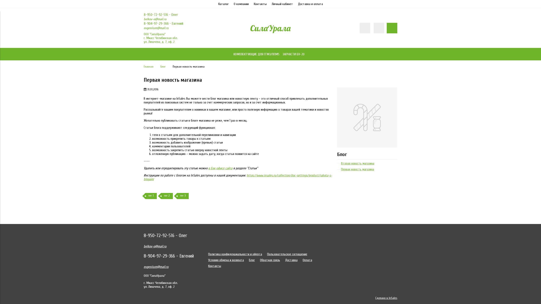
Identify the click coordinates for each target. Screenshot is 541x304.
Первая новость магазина (357, 169)
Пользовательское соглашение (287, 254)
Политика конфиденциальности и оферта (235, 254)
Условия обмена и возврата (226, 260)
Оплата (307, 260)
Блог (163, 66)
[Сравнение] (379, 28)
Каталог (223, 4)
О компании (241, 4)
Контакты (260, 4)
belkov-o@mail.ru (155, 19)
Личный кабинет (282, 4)
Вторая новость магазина (357, 163)
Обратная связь (270, 260)
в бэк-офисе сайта (220, 168)
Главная (148, 66)
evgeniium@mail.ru (156, 28)
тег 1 (151, 195)
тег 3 (183, 195)
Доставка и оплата (310, 4)
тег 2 (167, 195)
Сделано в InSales (386, 298)
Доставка (291, 260)
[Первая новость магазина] (367, 89)
